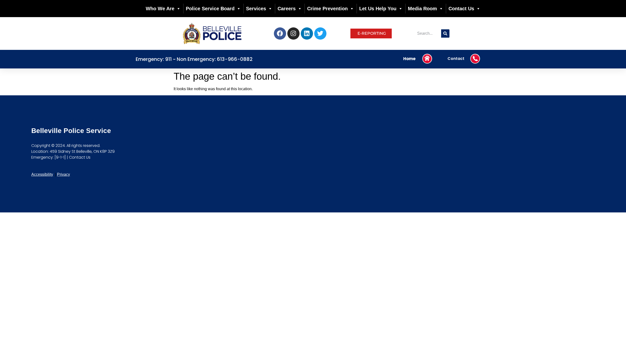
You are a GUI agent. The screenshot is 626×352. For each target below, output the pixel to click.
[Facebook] (280, 33)
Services (256, 8)
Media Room (422, 8)
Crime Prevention (327, 8)
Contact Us (461, 8)
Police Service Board (210, 8)
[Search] (445, 33)
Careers (287, 8)
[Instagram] (293, 33)
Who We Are (160, 8)
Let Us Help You (377, 8)
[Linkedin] (307, 33)
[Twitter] (320, 33)
